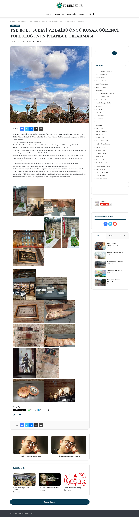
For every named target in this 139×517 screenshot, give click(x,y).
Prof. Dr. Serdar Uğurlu (103, 166)
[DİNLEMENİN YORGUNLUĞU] (100, 246)
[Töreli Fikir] (69, 5)
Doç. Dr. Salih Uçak (101, 160)
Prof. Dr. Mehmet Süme (103, 141)
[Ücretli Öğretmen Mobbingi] (75, 479)
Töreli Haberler (22, 21)
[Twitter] (27, 129)
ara (114, 53)
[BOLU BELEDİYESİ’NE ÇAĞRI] (50, 479)
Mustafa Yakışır (100, 147)
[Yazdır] (41, 129)
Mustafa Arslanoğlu (101, 131)
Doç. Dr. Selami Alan (102, 163)
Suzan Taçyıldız (100, 169)
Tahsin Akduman (100, 175)
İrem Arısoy (99, 122)
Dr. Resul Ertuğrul (101, 153)
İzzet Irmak (99, 125)
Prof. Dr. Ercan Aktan (102, 100)
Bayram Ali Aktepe (101, 87)
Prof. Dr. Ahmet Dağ (102, 74)
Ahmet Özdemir (100, 78)
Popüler (111, 236)
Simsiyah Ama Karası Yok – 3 (116, 261)
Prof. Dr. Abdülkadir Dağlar (104, 71)
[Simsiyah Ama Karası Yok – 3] (100, 264)
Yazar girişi (71, 14)
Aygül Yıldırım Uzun (102, 84)
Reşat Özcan (99, 156)
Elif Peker (99, 106)
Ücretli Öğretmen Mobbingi (72, 487)
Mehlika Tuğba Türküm (103, 144)
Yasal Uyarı (83, 14)
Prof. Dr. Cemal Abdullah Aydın (105, 93)
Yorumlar (123, 236)
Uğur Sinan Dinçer (101, 179)
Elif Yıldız (99, 109)
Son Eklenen (99, 236)
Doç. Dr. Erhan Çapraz (102, 96)
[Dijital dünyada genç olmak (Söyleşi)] (24, 479)
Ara (95, 50)
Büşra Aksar (99, 90)
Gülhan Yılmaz (100, 115)
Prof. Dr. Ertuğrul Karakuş (103, 103)
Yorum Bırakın (49, 502)
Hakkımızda (59, 14)
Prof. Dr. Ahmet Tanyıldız (103, 81)
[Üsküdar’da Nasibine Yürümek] (100, 282)
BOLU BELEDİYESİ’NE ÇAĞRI (49, 487)
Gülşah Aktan (99, 119)
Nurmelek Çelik (100, 150)
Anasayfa (49, 14)
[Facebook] (22, 129)
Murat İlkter (99, 128)
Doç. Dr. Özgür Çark (102, 172)
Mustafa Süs (99, 134)
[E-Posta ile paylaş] (36, 129)
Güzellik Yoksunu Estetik (115, 252)
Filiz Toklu (99, 112)
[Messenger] (31, 129)
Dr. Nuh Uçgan (100, 137)
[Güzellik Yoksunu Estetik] (100, 255)
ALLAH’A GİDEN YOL (114, 270)
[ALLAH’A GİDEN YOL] (100, 273)
